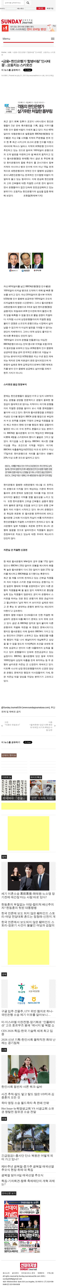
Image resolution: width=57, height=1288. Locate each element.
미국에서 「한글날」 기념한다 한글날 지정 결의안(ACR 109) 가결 (15, 798)
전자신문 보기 (9, 1193)
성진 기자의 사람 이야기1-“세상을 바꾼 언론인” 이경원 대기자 (43, 798)
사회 (9, 52)
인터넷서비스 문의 (28, 1273)
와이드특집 (49, 75)
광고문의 (15, 1273)
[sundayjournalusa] (17, 21)
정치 (4, 856)
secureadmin (34, 75)
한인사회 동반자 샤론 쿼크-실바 (21, 1086)
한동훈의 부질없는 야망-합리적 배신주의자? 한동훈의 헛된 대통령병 (27, 906)
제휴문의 (41, 1273)
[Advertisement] (29, 806)
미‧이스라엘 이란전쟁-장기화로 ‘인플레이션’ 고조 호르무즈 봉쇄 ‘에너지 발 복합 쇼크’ (28, 1025)
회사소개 (6, 1273)
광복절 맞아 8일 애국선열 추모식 (22, 1175)
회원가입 (50, 8)
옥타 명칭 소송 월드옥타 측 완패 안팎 (25, 1103)
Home (3, 52)
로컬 (4, 1118)
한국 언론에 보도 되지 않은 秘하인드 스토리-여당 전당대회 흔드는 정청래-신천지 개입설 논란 (28, 917)
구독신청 (50, 1273)
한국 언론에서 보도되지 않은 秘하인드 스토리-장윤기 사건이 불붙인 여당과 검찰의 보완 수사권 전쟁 (28, 925)
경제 (4, 974)
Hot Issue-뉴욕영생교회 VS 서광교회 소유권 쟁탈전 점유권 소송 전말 (27, 1110)
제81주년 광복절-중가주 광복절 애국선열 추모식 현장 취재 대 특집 (27, 1168)
